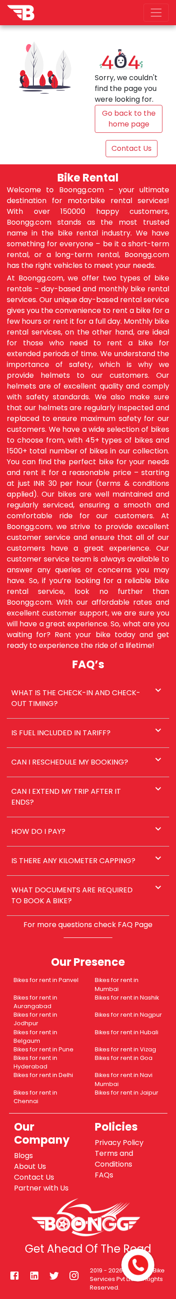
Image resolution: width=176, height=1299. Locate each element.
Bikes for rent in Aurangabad (35, 1002)
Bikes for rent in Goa (124, 1058)
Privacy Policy (119, 1142)
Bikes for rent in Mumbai (117, 984)
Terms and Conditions (114, 1158)
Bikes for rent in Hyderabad (35, 1062)
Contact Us (34, 1177)
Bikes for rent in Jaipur (126, 1092)
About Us (30, 1166)
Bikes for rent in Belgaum (35, 1036)
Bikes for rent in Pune (44, 1049)
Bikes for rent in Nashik (127, 997)
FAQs (104, 1175)
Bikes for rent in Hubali (126, 1032)
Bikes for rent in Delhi (43, 1075)
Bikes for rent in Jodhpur (35, 1019)
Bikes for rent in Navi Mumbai (124, 1079)
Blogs (23, 1155)
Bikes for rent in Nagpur (128, 1014)
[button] (88, 698)
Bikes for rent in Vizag (125, 1049)
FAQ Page (135, 924)
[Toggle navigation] (156, 13)
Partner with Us (41, 1188)
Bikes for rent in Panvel (46, 980)
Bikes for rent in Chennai (35, 1097)
